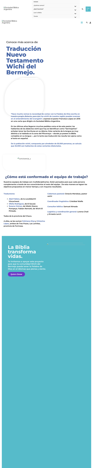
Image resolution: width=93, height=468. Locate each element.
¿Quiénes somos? (39, 5)
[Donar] (90, 22)
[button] (82, 9)
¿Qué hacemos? (39, 9)
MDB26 (36, 1)
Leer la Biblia (38, 12)
